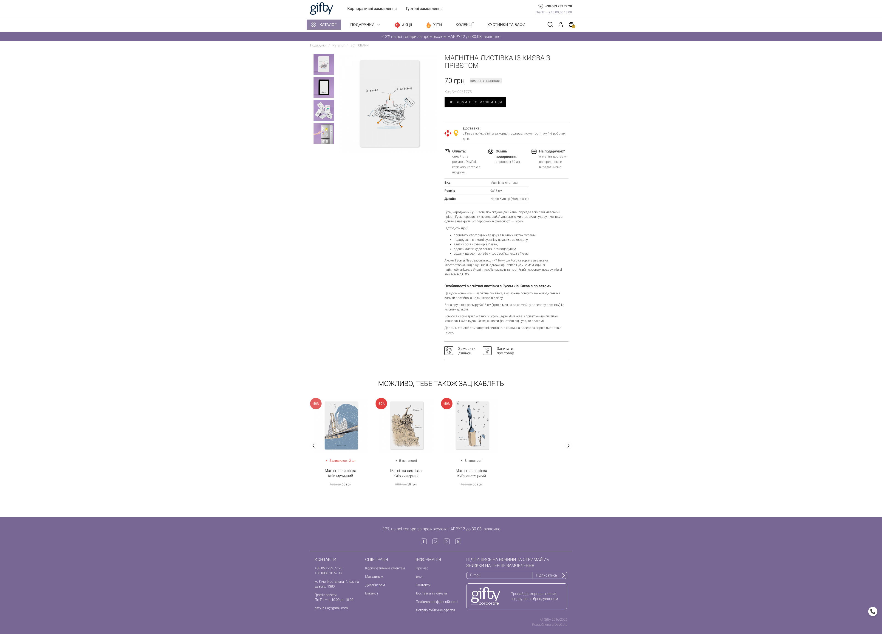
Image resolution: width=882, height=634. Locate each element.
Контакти (423, 585)
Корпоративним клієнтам (385, 568)
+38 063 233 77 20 (558, 6)
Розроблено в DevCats (549, 625)
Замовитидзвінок (466, 350)
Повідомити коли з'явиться (475, 102)
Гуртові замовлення (424, 8)
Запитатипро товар (505, 350)
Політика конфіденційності (437, 602)
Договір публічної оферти (435, 610)
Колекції (465, 24)
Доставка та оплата (431, 593)
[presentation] (313, 445)
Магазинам (374, 576)
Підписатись (546, 575)
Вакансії (371, 593)
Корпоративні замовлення (372, 8)
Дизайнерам (375, 585)
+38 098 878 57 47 (328, 573)
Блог (419, 576)
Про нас (422, 568)
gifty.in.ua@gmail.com (331, 608)
